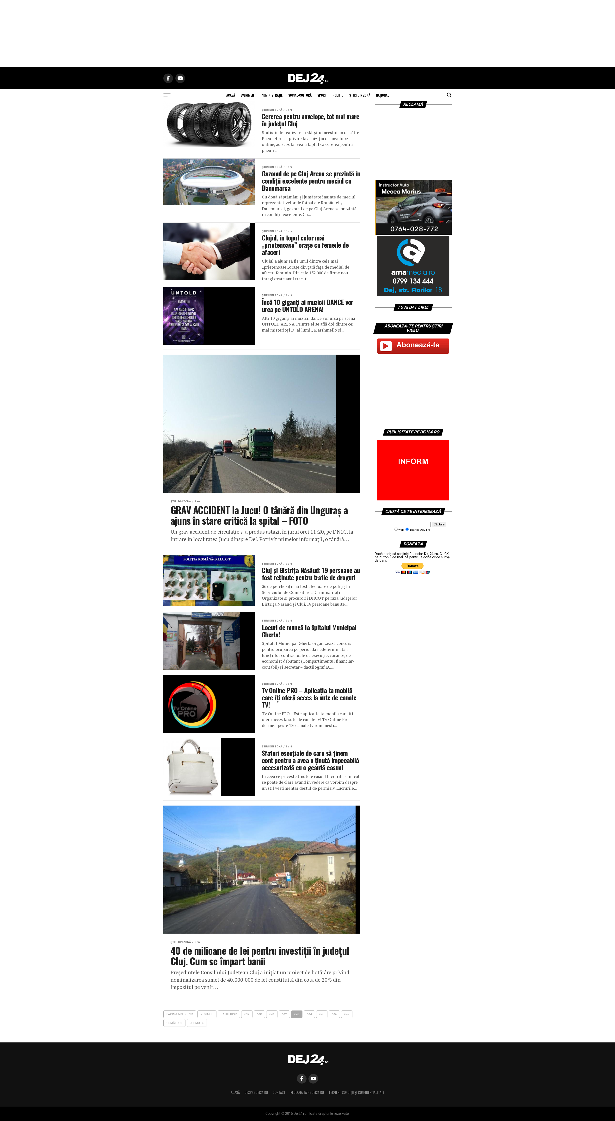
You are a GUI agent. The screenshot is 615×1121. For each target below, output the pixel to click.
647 (346, 1014)
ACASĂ (230, 95)
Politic (338, 95)
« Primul (207, 1014)
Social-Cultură (300, 95)
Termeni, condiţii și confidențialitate (356, 1092)
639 (246, 1014)
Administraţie (272, 95)
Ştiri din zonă (359, 95)
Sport (322, 95)
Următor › (174, 1023)
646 (334, 1014)
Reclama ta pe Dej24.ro (307, 1092)
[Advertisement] (307, 33)
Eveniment (248, 95)
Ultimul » (197, 1023)
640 (259, 1014)
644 (309, 1014)
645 (321, 1014)
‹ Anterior (229, 1014)
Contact (279, 1092)
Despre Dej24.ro (256, 1092)
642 (284, 1014)
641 (271, 1014)
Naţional (382, 95)
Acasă (235, 1092)
